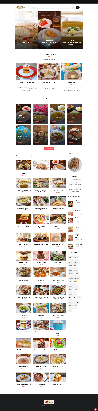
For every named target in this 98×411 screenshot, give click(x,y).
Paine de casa (41, 172)
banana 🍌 (76, 257)
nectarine (70, 294)
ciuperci (70, 270)
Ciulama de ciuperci (41, 366)
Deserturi (72, 39)
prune (70, 302)
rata (74, 302)
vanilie (75, 307)
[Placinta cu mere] (70, 246)
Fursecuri (77, 278)
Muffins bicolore (23, 244)
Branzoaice (71, 259)
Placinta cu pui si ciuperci (23, 349)
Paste (74, 297)
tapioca (70, 307)
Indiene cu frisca (23, 262)
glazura (70, 281)
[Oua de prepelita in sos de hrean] (70, 229)
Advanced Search (71, 7)
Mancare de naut (41, 384)
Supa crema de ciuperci (58, 244)
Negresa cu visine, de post (41, 349)
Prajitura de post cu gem (58, 315)
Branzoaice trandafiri (41, 331)
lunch (74, 283)
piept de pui (71, 299)
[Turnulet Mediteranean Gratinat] (70, 204)
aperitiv (70, 257)
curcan (77, 273)
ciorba (76, 267)
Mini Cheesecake (58, 349)
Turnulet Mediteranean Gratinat (78, 202)
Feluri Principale (26, 40)
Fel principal (71, 278)
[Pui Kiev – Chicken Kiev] (70, 220)
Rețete (20, 1)
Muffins (70, 291)
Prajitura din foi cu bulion (26, 82)
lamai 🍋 (75, 281)
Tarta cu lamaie (58, 226)
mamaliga (70, 286)
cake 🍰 (70, 262)
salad (78, 302)
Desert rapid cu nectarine (24, 384)
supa (76, 305)
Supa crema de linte (23, 366)
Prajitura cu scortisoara (23, 331)
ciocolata (70, 267)
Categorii (25, 1)
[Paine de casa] (70, 213)
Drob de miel (71, 82)
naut (74, 291)
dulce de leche (76, 275)
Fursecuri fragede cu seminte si (77, 236)
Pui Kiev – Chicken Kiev (26, 42)
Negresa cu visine (41, 262)
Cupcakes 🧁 (71, 273)
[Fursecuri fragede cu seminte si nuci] (70, 238)
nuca (75, 294)
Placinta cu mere (58, 190)
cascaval (70, 265)
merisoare (70, 289)
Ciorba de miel (24, 315)
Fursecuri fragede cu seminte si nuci (72, 41)
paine (70, 297)
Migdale (76, 289)
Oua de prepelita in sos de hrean (49, 42)
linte (69, 283)
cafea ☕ (76, 259)
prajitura (76, 299)
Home (16, 1)
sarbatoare (71, 305)
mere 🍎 (76, 286)
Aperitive (49, 40)
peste (79, 297)
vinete (70, 310)
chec (75, 265)
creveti (75, 270)
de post (70, 275)
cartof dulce (76, 262)
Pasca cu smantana (49, 82)
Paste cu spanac (58, 262)
